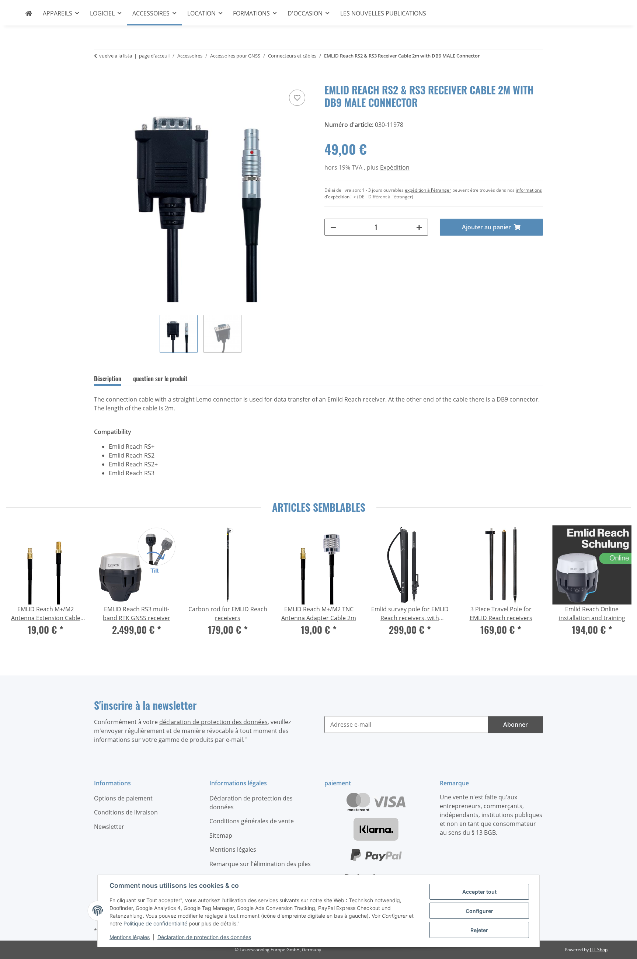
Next (618, 585)
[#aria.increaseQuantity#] (419, 227)
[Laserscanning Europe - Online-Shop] (29, 13)
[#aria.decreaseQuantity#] (333, 227)
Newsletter (109, 827)
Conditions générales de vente (251, 821)
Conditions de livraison (126, 812)
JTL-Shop (599, 949)
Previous (18, 585)
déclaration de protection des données (213, 722)
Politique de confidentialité (155, 923)
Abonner (515, 724)
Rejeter (479, 930)
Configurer (479, 911)
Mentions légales (129, 937)
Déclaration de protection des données (204, 937)
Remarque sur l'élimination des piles (260, 864)
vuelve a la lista (115, 55)
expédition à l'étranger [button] (428, 190)
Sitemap (220, 835)
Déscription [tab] (107, 378)
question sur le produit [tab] (160, 378)
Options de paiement (123, 798)
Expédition (395, 167)
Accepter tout (479, 892)
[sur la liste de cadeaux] (297, 98)
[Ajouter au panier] (100, 80)
